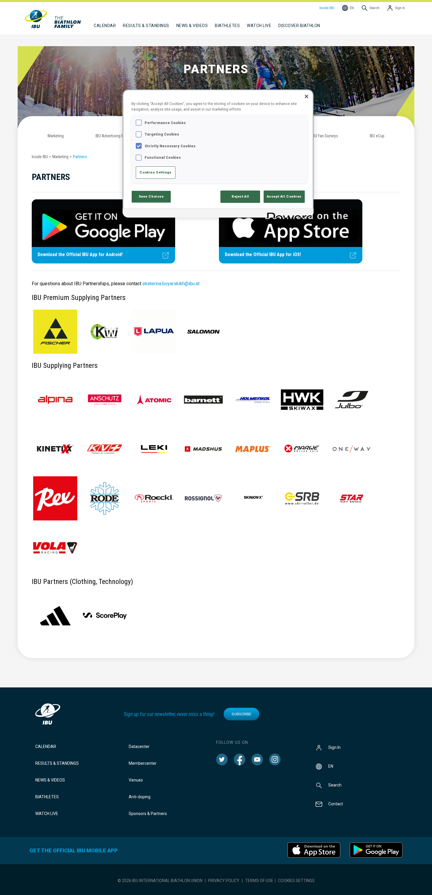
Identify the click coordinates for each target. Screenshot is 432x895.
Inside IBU (40, 156)
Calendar (45, 746)
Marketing (60, 156)
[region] (218, 153)
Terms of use (259, 880)
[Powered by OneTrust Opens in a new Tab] (288, 214)
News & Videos (50, 780)
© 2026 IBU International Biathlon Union (160, 880)
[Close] (306, 96)
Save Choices (151, 196)
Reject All (240, 196)
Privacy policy (224, 880)
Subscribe (241, 714)
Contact (335, 804)
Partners (80, 156)
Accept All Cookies (284, 196)
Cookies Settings (296, 880)
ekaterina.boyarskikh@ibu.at (171, 283)
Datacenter (139, 746)
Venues (136, 780)
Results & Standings (57, 763)
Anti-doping (139, 796)
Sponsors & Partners (148, 813)
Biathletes (47, 796)
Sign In (334, 747)
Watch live (259, 25)
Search (334, 785)
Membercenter (143, 763)
